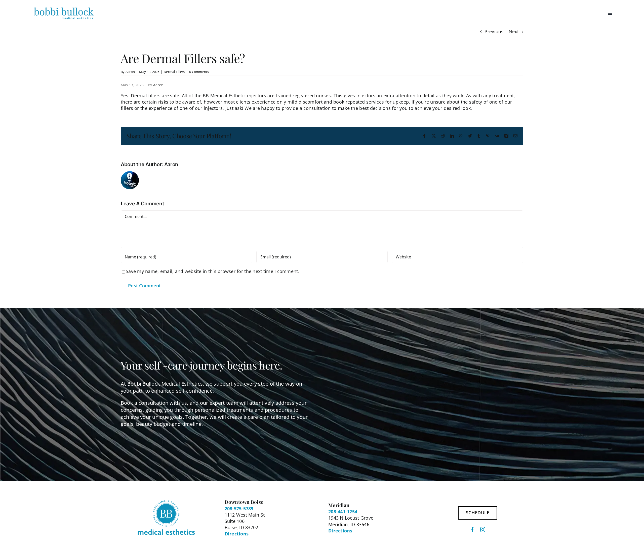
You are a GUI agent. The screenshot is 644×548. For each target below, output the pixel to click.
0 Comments (199, 71)
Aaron (130, 71)
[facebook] (472, 529)
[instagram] (482, 529)
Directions (237, 534)
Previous (494, 31)
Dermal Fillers (174, 71)
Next (514, 31)
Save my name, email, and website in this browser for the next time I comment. (212, 271)
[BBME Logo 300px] (63, 7)
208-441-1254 (342, 512)
